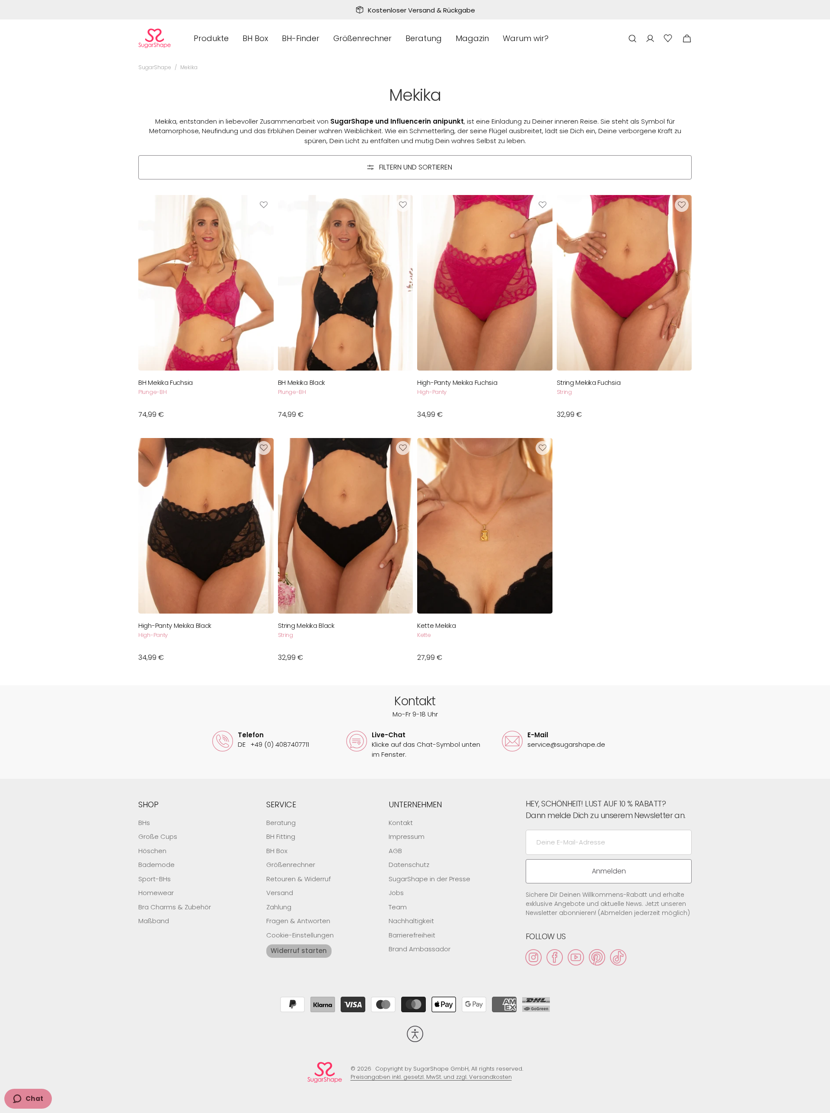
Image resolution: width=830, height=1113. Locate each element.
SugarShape (154, 67)
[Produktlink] (206, 311)
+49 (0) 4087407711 (273, 744)
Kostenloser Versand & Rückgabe (421, 10)
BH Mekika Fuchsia (165, 382)
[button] (632, 38)
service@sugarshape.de (566, 744)
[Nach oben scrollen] (820, 1103)
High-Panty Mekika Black (174, 625)
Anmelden (609, 871)
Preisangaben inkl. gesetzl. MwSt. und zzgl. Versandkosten (431, 1077)
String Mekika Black (306, 625)
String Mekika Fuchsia (589, 382)
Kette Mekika (436, 625)
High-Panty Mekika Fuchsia (457, 382)
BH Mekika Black (302, 382)
